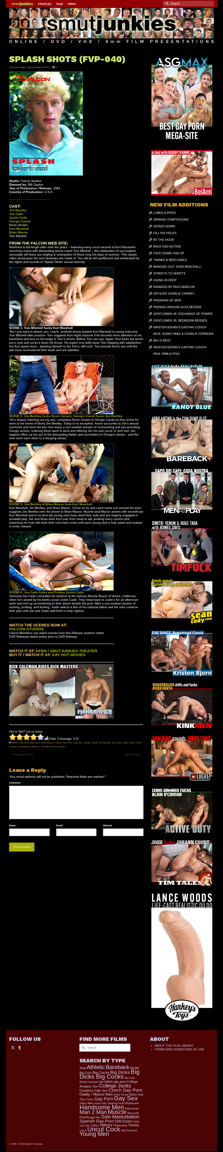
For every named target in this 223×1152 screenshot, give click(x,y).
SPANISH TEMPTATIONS (170, 219)
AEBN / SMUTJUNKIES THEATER (66, 651)
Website (107, 825)
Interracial (132, 1108)
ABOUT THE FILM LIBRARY (174, 1045)
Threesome (120, 1125)
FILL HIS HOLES (164, 233)
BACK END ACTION (167, 246)
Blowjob (83, 1082)
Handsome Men (101, 1107)
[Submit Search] (166, 3)
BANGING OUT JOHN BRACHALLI (177, 266)
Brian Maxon (47, 742)
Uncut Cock (103, 1129)
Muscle (35, 746)
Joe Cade (117, 742)
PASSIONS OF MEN (167, 300)
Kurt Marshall (24, 746)
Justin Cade (129, 742)
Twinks (133, 1125)
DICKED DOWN (164, 226)
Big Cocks (101, 1073)
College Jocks (115, 1086)
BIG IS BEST (162, 340)
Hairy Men (86, 1103)
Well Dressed (129, 1130)
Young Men (60, 746)
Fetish (90, 1099)
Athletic (15, 742)
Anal (82, 1068)
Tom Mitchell (47, 746)
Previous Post (23, 754)
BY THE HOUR (163, 239)
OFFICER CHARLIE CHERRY (173, 293)
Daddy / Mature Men (96, 1094)
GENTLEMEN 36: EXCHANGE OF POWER (183, 313)
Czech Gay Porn (125, 1090)
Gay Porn (104, 1098)
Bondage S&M (95, 1082)
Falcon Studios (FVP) (38, 67)
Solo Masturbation (120, 1116)
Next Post (132, 754)
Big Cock (85, 1072)
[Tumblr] (20, 1047)
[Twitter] (13, 1047)
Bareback (117, 1067)
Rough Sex (93, 1117)
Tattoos (106, 1125)
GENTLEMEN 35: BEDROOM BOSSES (180, 320)
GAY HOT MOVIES (69, 655)
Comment (15, 782)
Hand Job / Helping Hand (110, 1103)
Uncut (82, 1130)
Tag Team (84, 1125)
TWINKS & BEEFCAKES (170, 260)
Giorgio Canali (91, 742)
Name (13, 825)
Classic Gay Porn (63, 742)
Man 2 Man (93, 1112)
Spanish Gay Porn (96, 1121)
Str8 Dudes (123, 1121)
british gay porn (115, 1081)
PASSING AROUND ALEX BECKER (177, 307)
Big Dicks (120, 1072)
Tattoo (95, 1125)
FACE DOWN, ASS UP (168, 253)
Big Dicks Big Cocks (30, 742)
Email (60, 825)
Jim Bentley (104, 742)
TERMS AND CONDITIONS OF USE (179, 1049)
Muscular (133, 1113)
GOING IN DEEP (164, 280)
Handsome (132, 1103)
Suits (136, 1121)
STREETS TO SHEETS (169, 273)
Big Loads (130, 1077)
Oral (82, 1117)
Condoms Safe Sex (93, 1090)
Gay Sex (78, 742)
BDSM (134, 1068)
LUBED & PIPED (164, 213)
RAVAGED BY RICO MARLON (174, 287)
